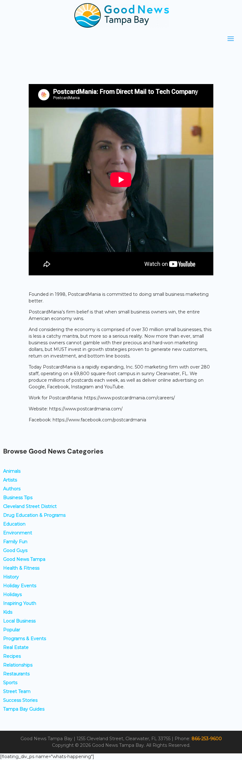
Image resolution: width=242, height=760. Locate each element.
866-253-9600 (207, 738)
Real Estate (16, 647)
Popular (11, 630)
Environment (17, 533)
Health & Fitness (21, 568)
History (11, 577)
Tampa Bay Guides (23, 709)
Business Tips (17, 497)
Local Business (19, 621)
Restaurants (16, 674)
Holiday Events (19, 585)
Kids (7, 612)
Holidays (12, 594)
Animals (11, 471)
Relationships (17, 665)
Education (14, 524)
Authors (11, 489)
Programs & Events (24, 638)
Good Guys (15, 550)
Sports (10, 682)
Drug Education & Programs (34, 515)
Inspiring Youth (19, 603)
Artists (10, 480)
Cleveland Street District (30, 506)
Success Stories (20, 700)
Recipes (12, 656)
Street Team (17, 691)
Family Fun (15, 541)
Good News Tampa (24, 559)
